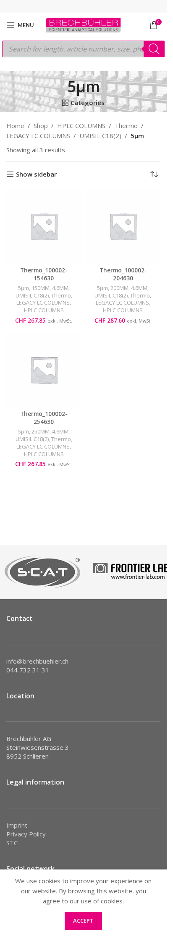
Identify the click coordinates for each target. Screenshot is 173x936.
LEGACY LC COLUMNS (38, 135)
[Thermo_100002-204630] (123, 226)
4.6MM (60, 288)
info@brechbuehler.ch (37, 661)
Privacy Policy (26, 834)
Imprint (16, 825)
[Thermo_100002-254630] (43, 369)
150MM (40, 288)
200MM (119, 288)
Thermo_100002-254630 (43, 418)
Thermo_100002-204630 (123, 274)
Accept (83, 920)
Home (15, 125)
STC (12, 843)
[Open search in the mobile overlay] (83, 49)
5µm (23, 288)
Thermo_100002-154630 (43, 274)
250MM (40, 431)
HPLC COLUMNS (81, 125)
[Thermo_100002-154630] (43, 226)
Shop (41, 125)
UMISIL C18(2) (100, 135)
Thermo (126, 125)
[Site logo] (83, 24)
